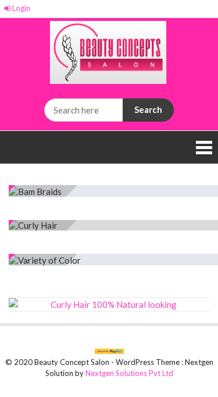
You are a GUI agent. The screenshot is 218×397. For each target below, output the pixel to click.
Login (20, 8)
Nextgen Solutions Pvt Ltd (129, 373)
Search (148, 109)
